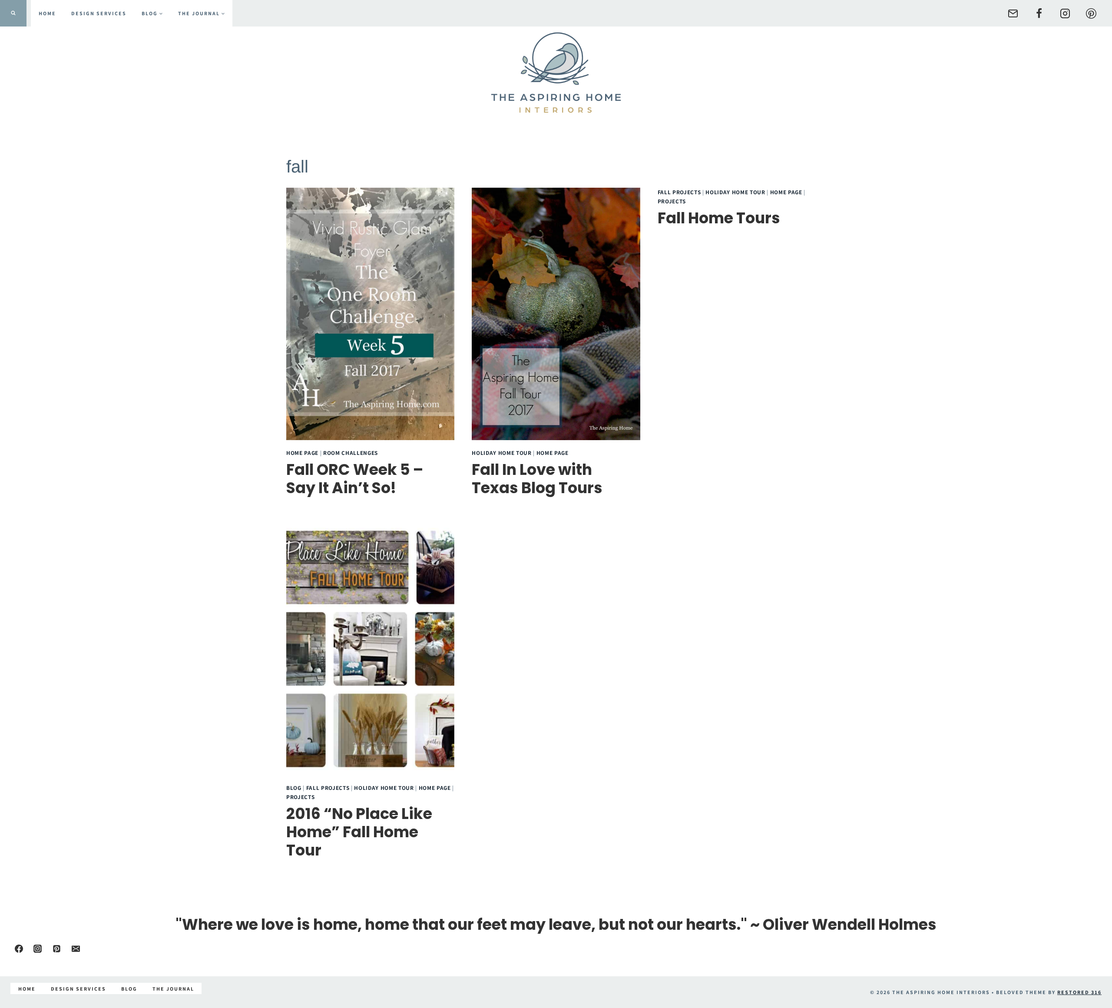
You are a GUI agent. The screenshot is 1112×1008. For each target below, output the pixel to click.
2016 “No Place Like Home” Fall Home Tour (359, 832)
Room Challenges (350, 453)
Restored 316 (1079, 992)
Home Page (302, 453)
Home (47, 13)
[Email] (1013, 13)
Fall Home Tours (719, 218)
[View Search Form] (13, 13)
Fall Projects (679, 192)
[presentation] (370, 314)
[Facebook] (1039, 13)
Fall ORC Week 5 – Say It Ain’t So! (354, 478)
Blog (293, 788)
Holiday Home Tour (501, 453)
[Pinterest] (1091, 13)
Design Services (98, 13)
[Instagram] (1065, 13)
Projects (672, 201)
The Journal (173, 988)
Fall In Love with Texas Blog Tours (537, 478)
